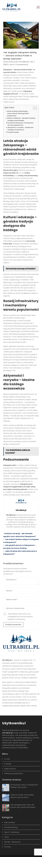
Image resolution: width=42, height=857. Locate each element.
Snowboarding (10, 827)
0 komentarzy (22, 64)
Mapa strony (10, 769)
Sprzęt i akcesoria (12, 842)
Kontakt (7, 764)
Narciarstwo (9, 822)
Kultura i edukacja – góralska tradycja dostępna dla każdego (21, 119)
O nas (7, 759)
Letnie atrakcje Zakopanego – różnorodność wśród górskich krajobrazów (18, 113)
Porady (7, 847)
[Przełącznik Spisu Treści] (33, 108)
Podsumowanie (13, 132)
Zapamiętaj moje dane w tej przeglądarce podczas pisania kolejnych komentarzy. (20, 616)
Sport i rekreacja (11, 832)
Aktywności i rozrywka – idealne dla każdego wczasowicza (20, 128)
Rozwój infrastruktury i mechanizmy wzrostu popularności (20, 124)
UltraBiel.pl (24, 62)
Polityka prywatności (13, 773)
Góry (11, 64)
